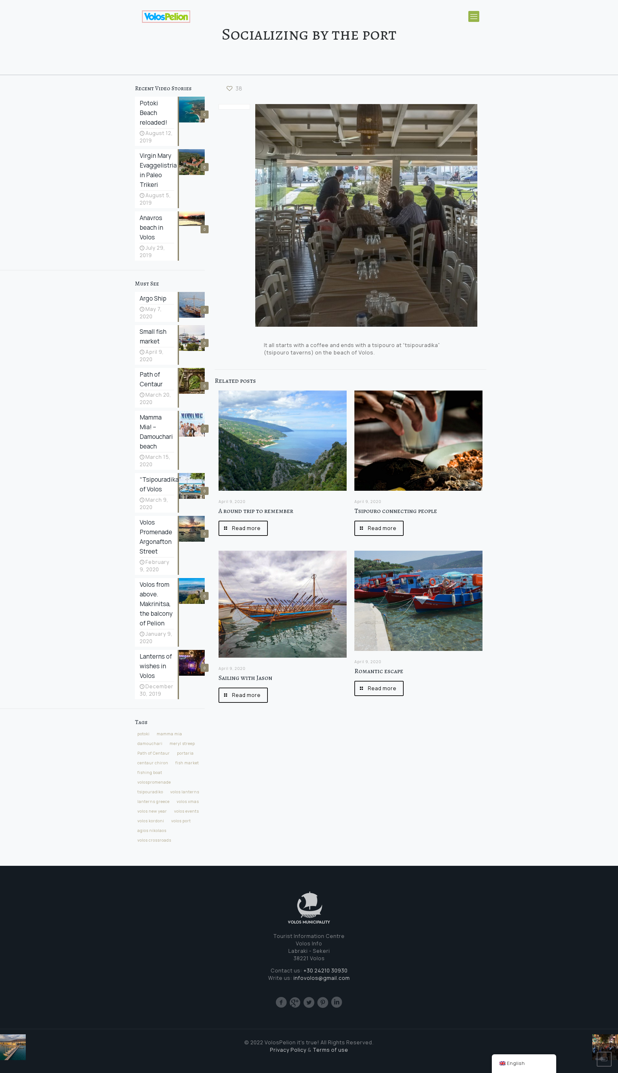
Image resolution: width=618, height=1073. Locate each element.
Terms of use (330, 1049)
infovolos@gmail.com (322, 977)
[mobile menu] (473, 16)
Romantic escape (378, 671)
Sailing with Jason (245, 677)
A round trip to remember (256, 511)
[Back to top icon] (586, 1059)
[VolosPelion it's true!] (166, 16)
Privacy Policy (288, 1049)
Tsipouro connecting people (395, 511)
